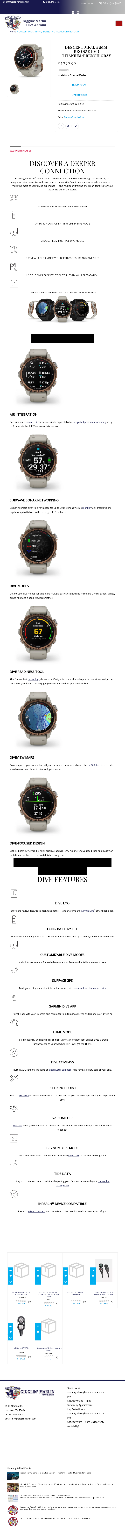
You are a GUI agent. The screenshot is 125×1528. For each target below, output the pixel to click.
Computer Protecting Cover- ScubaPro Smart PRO (49, 1294)
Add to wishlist (80, 94)
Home (13, 31)
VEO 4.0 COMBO (21, 1348)
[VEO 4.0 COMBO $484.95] (21, 1335)
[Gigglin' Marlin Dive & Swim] (25, 23)
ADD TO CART (80, 84)
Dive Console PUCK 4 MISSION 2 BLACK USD (103, 1293)
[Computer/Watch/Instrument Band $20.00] (48, 1335)
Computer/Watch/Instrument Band (50, 1349)
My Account (87, 3)
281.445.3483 (53, 2)
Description (15, 151)
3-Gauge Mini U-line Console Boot (21, 1293)
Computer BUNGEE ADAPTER (76, 1293)
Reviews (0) (26, 151)
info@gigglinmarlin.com (17, 2)
